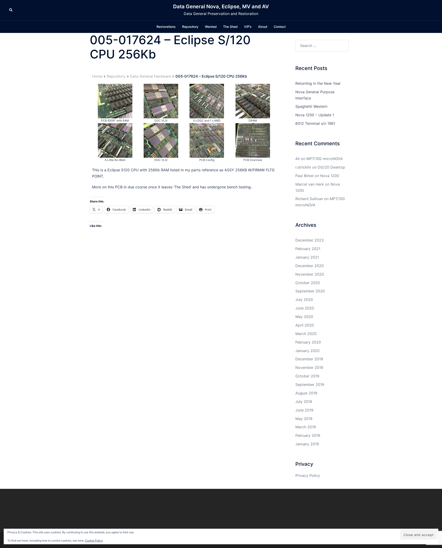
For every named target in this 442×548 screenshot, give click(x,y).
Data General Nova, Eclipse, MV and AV (221, 6)
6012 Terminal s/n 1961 (315, 123)
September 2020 (310, 291)
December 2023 (309, 240)
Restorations (166, 27)
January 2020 (307, 350)
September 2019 (309, 384)
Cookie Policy (94, 540)
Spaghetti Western (311, 106)
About (262, 27)
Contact (280, 27)
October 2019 (307, 376)
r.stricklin (303, 167)
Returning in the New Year (318, 83)
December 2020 (309, 265)
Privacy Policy (307, 475)
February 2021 (307, 248)
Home (97, 76)
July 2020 (304, 299)
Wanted (211, 27)
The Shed (230, 27)
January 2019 (307, 444)
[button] (11, 10)
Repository (190, 27)
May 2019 (303, 418)
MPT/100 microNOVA (324, 158)
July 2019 (303, 401)
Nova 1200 (329, 175)
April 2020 (304, 325)
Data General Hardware (150, 76)
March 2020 (306, 333)
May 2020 (304, 316)
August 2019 (306, 393)
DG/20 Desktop (331, 167)
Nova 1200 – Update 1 (314, 115)
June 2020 (304, 308)
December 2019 (309, 359)
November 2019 (309, 367)
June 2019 (304, 410)
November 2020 (309, 274)
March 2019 (305, 427)
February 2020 (308, 342)
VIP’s (248, 27)
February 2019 (307, 435)
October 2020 (307, 282)
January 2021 (307, 257)
